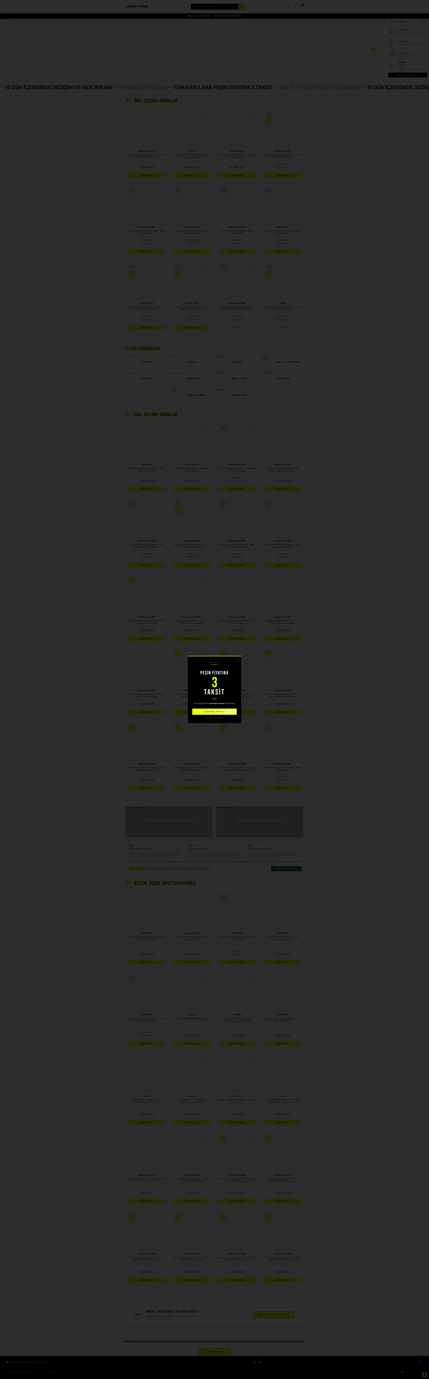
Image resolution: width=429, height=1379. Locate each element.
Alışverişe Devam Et (214, 712)
